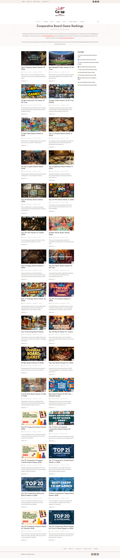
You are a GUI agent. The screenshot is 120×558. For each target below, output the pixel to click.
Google (82, 21)
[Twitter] (96, 1)
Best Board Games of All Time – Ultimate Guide (61, 395)
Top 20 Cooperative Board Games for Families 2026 (33, 527)
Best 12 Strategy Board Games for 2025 (33, 300)
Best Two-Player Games (66, 38)
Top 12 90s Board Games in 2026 (87, 82)
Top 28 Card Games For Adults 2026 (32, 233)
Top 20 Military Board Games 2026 (32, 200)
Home (23, 1)
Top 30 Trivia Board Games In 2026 (60, 300)
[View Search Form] (97, 21)
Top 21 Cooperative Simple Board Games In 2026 (61, 461)
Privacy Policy (88, 548)
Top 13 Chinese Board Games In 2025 (60, 134)
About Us (29, 1)
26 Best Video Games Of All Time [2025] (61, 101)
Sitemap (96, 548)
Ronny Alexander (27, 72)
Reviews (46, 21)
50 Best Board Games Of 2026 (32, 363)
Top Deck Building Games (48, 36)
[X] (95, 554)
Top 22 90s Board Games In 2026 (61, 199)
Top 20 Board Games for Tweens (61, 332)
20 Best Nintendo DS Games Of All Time (33, 101)
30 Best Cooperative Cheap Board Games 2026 (61, 494)
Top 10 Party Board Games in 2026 (87, 75)
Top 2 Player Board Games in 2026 (87, 59)
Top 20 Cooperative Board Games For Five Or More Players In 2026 (61, 527)
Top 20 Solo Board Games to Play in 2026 (33, 395)
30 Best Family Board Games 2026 (59, 233)
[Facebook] (93, 1)
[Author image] (21, 72)
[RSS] (98, 1)
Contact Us (45, 1)
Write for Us (36, 1)
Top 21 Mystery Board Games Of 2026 (33, 68)
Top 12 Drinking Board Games (32, 332)
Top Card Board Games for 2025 (61, 363)
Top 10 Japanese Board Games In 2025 (61, 167)
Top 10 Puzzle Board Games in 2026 (88, 85)
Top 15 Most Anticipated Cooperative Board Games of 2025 (59, 429)
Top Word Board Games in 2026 (87, 72)
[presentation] (33, 58)
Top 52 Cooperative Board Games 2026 (33, 428)
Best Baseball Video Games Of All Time (61, 68)
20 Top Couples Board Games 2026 (32, 167)
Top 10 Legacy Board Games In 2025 (32, 266)
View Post (24, 81)
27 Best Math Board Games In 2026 (32, 134)
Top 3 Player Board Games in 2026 (87, 66)
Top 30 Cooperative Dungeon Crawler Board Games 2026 (32, 461)
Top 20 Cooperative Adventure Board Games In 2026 (32, 494)
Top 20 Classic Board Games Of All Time (60, 266)
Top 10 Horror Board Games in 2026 (88, 69)
